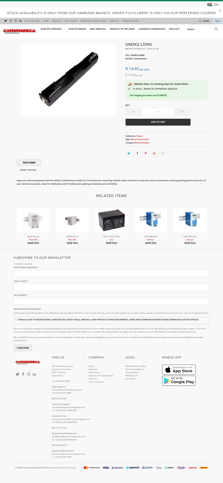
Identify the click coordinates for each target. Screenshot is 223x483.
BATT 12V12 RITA (111, 220)
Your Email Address (26, 267)
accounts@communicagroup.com (69, 453)
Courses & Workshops (152, 29)
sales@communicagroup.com (68, 389)
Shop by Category (51, 29)
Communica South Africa (34, 467)
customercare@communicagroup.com (72, 419)
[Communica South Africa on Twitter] (5, 21)
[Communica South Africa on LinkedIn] (20, 21)
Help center (71, 21)
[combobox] (203, 29)
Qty (127, 105)
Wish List (114, 21)
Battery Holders (142, 142)
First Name (21, 281)
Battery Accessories (140, 139)
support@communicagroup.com (70, 407)
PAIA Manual (131, 375)
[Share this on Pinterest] (145, 153)
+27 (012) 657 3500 (32, 21)
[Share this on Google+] (154, 153)
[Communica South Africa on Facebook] (10, 21)
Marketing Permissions (27, 308)
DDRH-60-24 (33, 220)
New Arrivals (98, 29)
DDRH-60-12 (72, 220)
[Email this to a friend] (162, 153)
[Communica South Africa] (19, 31)
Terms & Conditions (134, 369)
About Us (56, 21)
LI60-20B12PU (190, 220)
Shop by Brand (77, 29)
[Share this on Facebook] (137, 153)
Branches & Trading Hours (93, 21)
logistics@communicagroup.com (70, 436)
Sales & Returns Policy (135, 366)
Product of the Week (122, 29)
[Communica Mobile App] (179, 374)
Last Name (20, 295)
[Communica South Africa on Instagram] (15, 21)
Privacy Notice (131, 372)
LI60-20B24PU (151, 220)
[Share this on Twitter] (128, 153)
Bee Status (130, 378)
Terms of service (130, 21)
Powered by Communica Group (61, 467)
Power (140, 136)
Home (46, 21)
